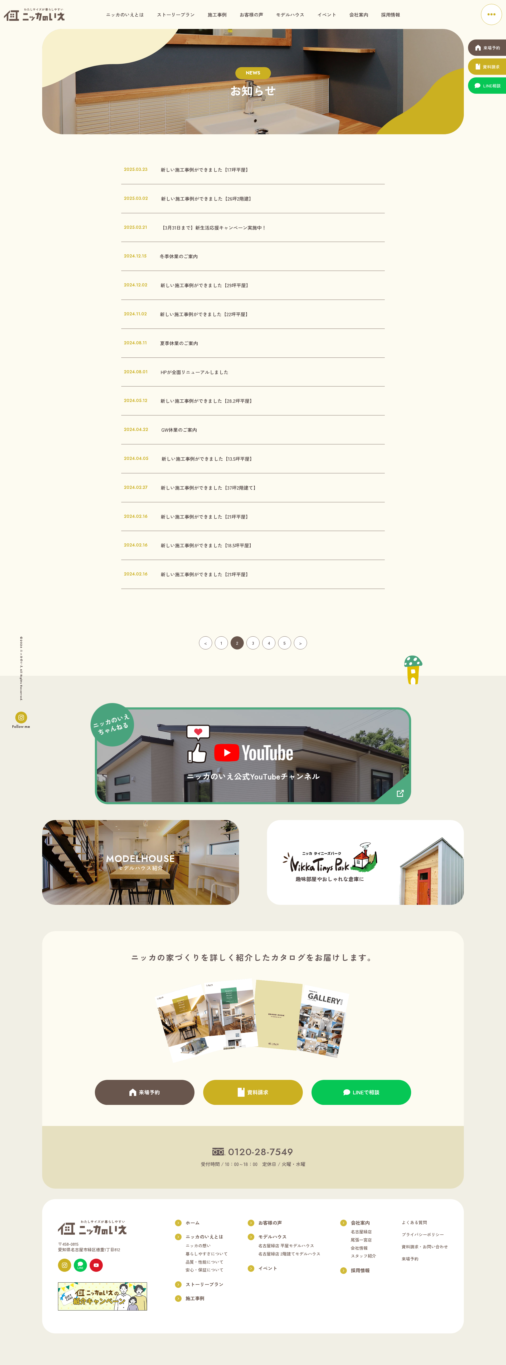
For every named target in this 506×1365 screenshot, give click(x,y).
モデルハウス (290, 14)
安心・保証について (204, 1270)
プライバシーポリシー (423, 1234)
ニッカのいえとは (125, 14)
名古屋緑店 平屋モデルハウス (286, 1245)
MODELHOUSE (140, 862)
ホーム (193, 1222)
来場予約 (410, 1259)
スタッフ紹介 (363, 1256)
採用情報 (390, 14)
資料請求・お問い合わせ (425, 1246)
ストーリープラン (176, 14)
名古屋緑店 (361, 1231)
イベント (326, 14)
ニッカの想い (198, 1245)
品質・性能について (204, 1262)
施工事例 (217, 14)
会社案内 (358, 14)
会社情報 (359, 1248)
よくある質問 (414, 1222)
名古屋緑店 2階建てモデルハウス (289, 1253)
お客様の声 (251, 14)
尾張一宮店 (361, 1240)
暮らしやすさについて (207, 1253)
